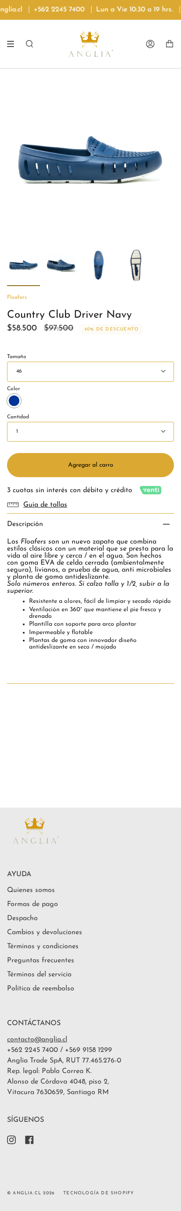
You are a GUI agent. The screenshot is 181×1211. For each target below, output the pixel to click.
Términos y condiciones (43, 946)
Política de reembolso (40, 988)
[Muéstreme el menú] (13, 44)
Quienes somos (31, 890)
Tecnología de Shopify (98, 1193)
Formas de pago (32, 904)
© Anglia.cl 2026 (30, 1193)
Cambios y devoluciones (44, 932)
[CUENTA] (150, 44)
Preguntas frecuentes (40, 960)
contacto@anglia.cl (37, 1039)
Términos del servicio (39, 974)
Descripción (25, 524)
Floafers (17, 297)
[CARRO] (169, 44)
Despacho (22, 918)
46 (19, 371)
